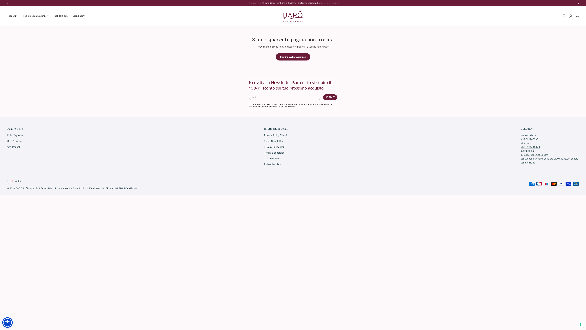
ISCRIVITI (330, 97)
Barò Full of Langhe (25, 188)
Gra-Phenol (13, 146)
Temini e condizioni (274, 152)
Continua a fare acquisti (293, 57)
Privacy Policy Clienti (275, 135)
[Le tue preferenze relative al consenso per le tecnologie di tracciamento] (581, 325)
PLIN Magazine (15, 135)
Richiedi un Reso (273, 164)
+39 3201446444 (530, 147)
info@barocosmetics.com (534, 154)
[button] (564, 16)
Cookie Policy (271, 158)
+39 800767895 (529, 139)
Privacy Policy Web (274, 146)
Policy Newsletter (273, 141)
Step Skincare (14, 141)
